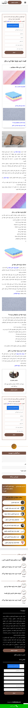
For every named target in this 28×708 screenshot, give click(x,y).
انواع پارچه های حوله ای (12, 267)
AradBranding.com (16, 702)
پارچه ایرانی (6, 177)
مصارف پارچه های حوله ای (20, 106)
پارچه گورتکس (17, 293)
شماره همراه (23, 471)
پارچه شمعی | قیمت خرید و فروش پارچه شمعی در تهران (8, 488)
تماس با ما (23, 655)
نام (25, 464)
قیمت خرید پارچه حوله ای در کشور (18, 125)
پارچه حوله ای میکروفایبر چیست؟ (18, 122)
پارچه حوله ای (17, 152)
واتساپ (18, 655)
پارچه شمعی (17, 365)
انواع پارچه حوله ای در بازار (20, 86)
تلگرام (15, 655)
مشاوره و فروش (14, 2)
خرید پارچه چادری (20, 486)
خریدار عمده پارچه (20, 354)
